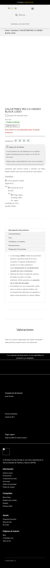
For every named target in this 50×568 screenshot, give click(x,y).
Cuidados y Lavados (17, 241)
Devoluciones (14, 245)
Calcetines (14, 30)
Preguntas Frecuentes (17, 249)
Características (14, 234)
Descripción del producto (19, 230)
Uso (10, 238)
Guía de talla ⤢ (12, 126)
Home (7, 30)
